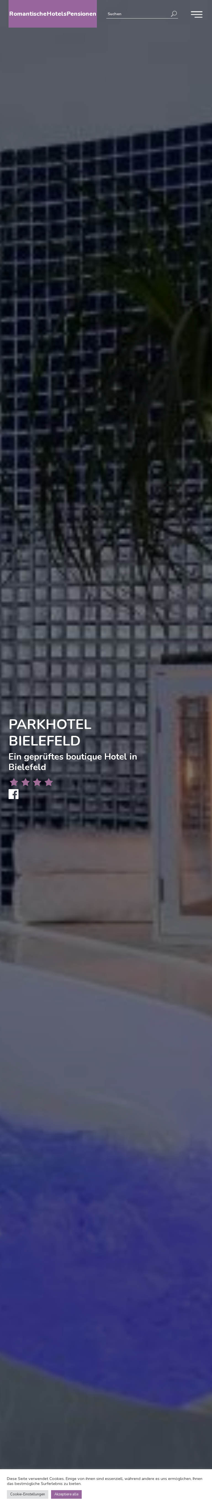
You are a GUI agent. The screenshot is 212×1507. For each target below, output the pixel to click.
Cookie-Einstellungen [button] (27, 1494)
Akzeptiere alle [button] (66, 1494)
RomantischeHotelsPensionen (52, 14)
